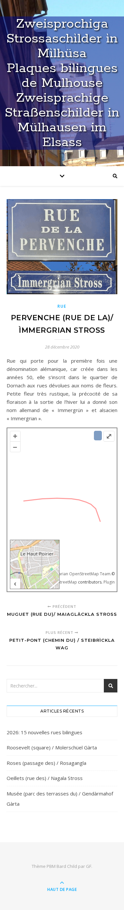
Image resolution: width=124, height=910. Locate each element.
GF (88, 866)
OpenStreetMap (62, 582)
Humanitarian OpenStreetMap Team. (77, 574)
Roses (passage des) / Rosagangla (46, 763)
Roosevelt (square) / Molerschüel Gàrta (52, 747)
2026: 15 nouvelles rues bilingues (44, 732)
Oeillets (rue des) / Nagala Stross (45, 778)
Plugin (109, 582)
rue (62, 306)
